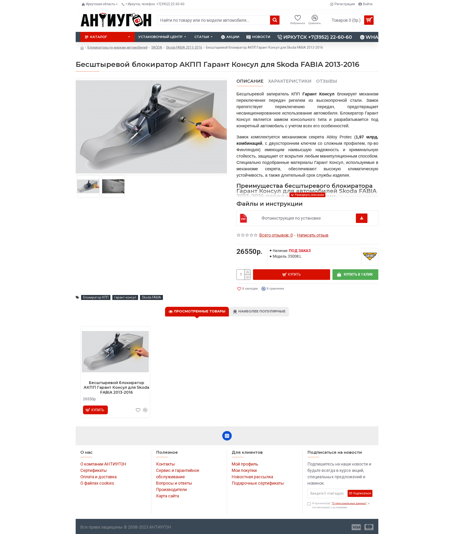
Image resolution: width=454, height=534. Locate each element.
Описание (249, 81)
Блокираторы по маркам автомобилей (117, 47)
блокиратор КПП (96, 297)
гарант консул (125, 297)
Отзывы (326, 81)
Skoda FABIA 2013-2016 (184, 47)
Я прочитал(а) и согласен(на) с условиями (341, 505)
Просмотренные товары (199, 311)
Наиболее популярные (261, 311)
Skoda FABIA (151, 297)
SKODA (156, 47)
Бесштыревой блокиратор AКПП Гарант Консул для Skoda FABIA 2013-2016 (116, 387)
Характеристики (289, 81)
